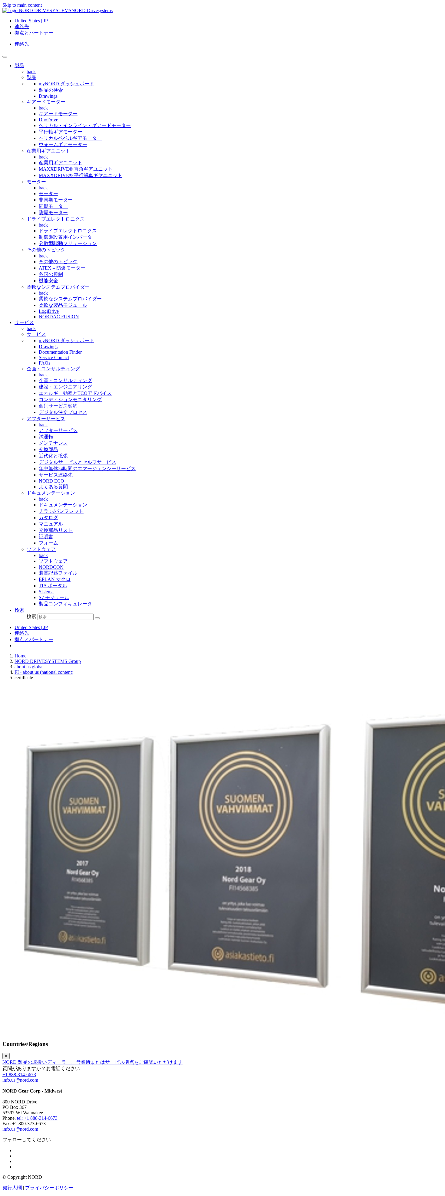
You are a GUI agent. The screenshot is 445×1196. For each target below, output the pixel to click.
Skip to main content (22, 5)
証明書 (46, 536)
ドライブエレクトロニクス (56, 218)
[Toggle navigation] (4, 56)
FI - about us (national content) (44, 672)
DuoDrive (48, 119)
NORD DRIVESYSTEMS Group (48, 661)
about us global (29, 666)
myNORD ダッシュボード (66, 83)
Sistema (46, 591)
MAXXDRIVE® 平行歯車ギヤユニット (80, 175)
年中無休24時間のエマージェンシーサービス (87, 468)
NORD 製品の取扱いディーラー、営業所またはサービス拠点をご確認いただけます (92, 1062)
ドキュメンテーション (51, 493)
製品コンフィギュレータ (65, 603)
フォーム (48, 543)
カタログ (48, 517)
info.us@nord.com (20, 1080)
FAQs (44, 362)
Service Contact (54, 357)
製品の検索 (51, 90)
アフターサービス (46, 418)
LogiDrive (49, 311)
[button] (19, 610)
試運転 (46, 436)
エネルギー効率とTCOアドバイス (75, 393)
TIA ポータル (53, 585)
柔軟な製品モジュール (63, 305)
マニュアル (51, 523)
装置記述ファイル (58, 572)
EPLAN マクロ (55, 579)
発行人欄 (12, 1187)
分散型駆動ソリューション (68, 243)
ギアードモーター (46, 101)
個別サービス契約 (58, 405)
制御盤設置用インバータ (65, 237)
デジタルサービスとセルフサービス (77, 462)
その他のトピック (46, 249)
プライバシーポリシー (49, 1187)
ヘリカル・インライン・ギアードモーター (85, 125)
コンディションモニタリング (70, 399)
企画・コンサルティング (53, 368)
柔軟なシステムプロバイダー (58, 287)
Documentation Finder (60, 352)
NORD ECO (51, 480)
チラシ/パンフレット (61, 511)
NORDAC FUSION (59, 316)
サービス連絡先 (56, 474)
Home (20, 655)
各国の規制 (51, 274)
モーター (36, 181)
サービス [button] (24, 322)
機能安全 (48, 280)
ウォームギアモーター (63, 144)
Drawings (48, 96)
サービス (36, 334)
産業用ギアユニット (48, 150)
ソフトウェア (41, 549)
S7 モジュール (54, 597)
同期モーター (53, 206)
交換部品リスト (56, 530)
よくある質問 (53, 486)
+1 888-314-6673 (19, 1074)
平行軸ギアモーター (60, 131)
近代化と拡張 (53, 455)
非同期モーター (56, 199)
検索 (31, 616)
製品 (31, 77)
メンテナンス (53, 443)
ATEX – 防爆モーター (62, 267)
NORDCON (51, 567)
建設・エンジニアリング (65, 386)
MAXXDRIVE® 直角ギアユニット (76, 169)
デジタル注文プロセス (63, 412)
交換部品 (48, 449)
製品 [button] (19, 65)
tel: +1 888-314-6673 (37, 1118)
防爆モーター (53, 212)
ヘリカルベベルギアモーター (70, 138)
